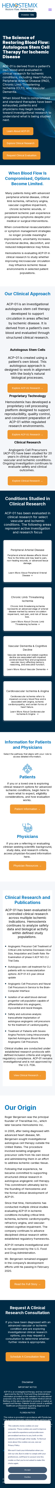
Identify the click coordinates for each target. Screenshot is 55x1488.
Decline (27, 1477)
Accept (27, 1470)
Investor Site (27, 14)
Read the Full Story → (27, 1284)
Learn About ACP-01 (18, 131)
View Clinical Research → (27, 1075)
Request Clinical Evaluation (21, 155)
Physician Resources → (27, 865)
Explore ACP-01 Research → (27, 388)
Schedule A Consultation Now (27, 1356)
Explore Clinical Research (20, 143)
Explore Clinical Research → (27, 481)
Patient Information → (28, 809)
